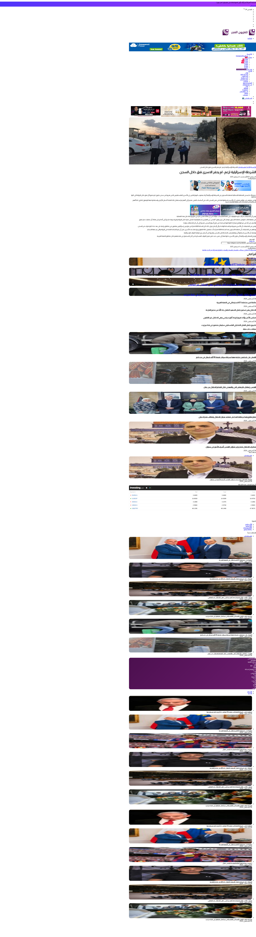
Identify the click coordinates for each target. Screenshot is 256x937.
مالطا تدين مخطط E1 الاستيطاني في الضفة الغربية (230, 264)
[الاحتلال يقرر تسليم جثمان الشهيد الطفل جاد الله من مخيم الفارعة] (190, 577)
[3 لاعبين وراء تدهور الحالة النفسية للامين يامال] (190, 748)
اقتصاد (246, 88)
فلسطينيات (244, 79)
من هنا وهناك (247, 85)
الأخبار (250, 71)
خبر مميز (251, 241)
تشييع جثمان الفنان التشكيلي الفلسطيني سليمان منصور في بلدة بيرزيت (220, 294)
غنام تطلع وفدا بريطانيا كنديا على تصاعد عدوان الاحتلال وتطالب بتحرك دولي (227, 417)
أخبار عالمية (244, 78)
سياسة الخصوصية (242, 56)
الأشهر (249, 692)
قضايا (246, 93)
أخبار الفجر (245, 76)
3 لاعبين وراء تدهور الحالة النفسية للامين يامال (237, 749)
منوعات (245, 95)
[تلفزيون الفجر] (230, 35)
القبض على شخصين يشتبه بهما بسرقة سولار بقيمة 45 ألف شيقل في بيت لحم (226, 357)
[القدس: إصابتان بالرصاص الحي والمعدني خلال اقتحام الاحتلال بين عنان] (192, 383)
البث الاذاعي (247, 98)
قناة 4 (246, 66)
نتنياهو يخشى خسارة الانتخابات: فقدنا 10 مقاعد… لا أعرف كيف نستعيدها (229, 712)
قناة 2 (244, 62)
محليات (245, 81)
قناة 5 (246, 68)
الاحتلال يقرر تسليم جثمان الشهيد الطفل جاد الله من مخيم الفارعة (223, 274)
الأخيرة (250, 693)
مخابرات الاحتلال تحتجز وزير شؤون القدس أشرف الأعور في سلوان (231, 447)
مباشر (248, 57)
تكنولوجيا (245, 90)
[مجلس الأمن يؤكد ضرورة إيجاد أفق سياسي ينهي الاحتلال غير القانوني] (190, 596)
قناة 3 (246, 64)
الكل (246, 73)
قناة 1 (245, 59)
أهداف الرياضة (247, 83)
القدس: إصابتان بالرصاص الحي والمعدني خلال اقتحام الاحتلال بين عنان (230, 387)
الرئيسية (249, 54)
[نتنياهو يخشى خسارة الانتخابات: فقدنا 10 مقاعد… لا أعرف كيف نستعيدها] (190, 710)
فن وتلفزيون (244, 91)
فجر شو (244, 69)
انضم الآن (253, 6)
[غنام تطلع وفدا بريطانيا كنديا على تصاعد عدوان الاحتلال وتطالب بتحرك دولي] (192, 413)
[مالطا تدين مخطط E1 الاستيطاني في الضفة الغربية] (190, 729)
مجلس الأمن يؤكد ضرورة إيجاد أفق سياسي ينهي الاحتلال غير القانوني (222, 284)
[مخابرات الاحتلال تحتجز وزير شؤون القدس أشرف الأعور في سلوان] (192, 443)
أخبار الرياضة (244, 74)
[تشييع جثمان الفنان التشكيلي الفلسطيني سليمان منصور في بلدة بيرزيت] (190, 614)
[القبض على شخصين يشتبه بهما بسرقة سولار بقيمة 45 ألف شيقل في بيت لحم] (192, 353)
